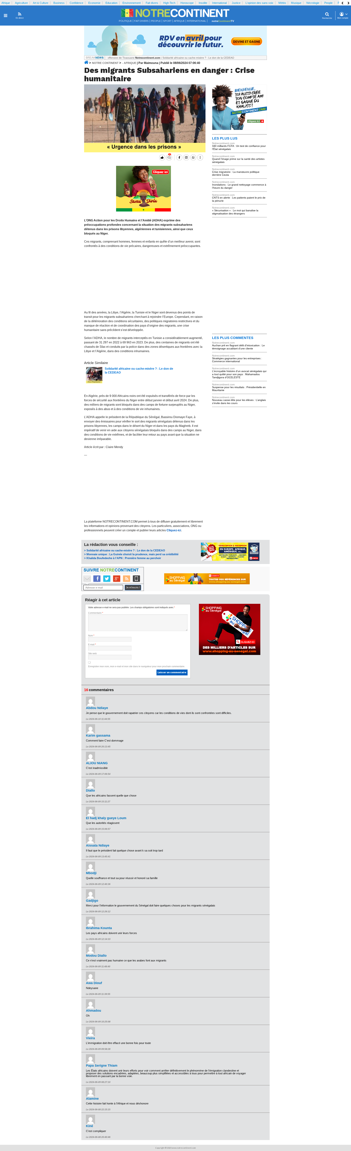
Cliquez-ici (174, 530)
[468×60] (207, 583)
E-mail (92, 644)
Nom (91, 635)
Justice (236, 2)
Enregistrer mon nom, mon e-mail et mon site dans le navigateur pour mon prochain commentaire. (136, 666)
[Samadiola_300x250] (143, 210)
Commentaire (95, 613)
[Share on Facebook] (179, 157)
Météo (282, 2)
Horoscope (187, 2)
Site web (92, 653)
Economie (94, 2)
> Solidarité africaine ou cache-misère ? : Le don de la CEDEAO (124, 550)
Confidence (76, 2)
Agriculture (21, 2)
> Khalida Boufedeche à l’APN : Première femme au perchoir (122, 558)
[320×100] (230, 560)
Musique (296, 2)
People (328, 2)
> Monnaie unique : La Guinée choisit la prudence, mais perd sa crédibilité (131, 554)
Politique (125, 21)
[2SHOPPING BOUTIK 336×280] (229, 654)
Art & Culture (40, 2)
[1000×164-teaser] (175, 54)
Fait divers (152, 2)
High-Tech (169, 2)
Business (59, 2)
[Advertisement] (143, 279)
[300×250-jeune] (239, 129)
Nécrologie (312, 2)
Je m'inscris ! (133, 587)
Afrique (5, 2)
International (219, 2)
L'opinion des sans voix (259, 2)
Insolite (203, 2)
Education (111, 2)
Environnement (131, 2)
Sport (167, 21)
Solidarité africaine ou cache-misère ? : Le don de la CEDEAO (170, 57)
